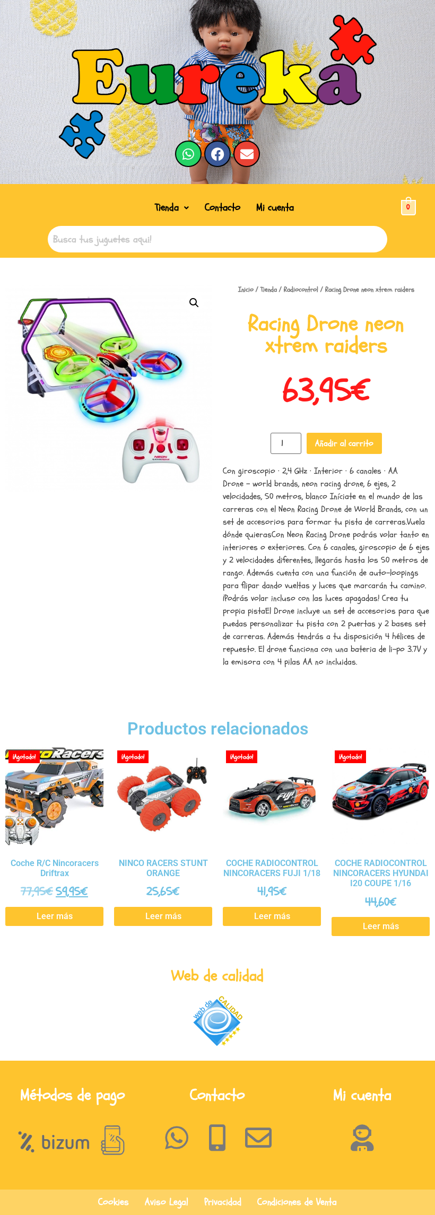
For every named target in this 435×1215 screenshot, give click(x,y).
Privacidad (222, 1202)
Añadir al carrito (344, 443)
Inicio (246, 289)
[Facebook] (217, 154)
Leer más (55, 916)
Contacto (222, 207)
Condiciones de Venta (297, 1202)
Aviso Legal (166, 1202)
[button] (172, 208)
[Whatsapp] (188, 154)
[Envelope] (246, 154)
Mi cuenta (275, 207)
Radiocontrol (301, 289)
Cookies (113, 1202)
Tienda (167, 207)
